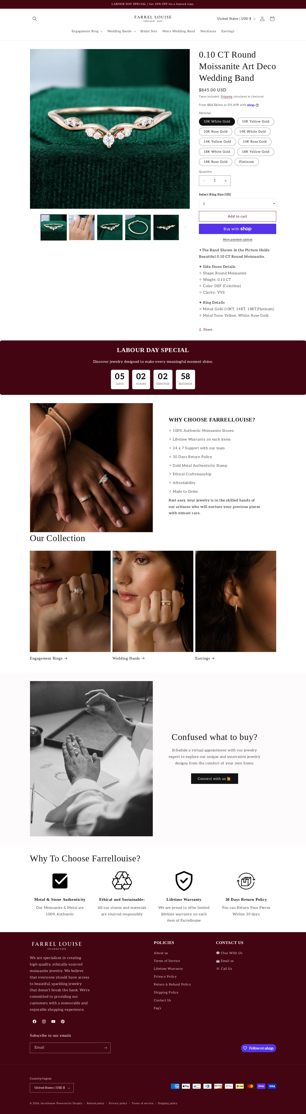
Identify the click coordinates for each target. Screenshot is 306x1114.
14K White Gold (252, 131)
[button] (35, 19)
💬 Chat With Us (229, 953)
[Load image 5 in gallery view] (166, 227)
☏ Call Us (224, 969)
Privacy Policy (165, 977)
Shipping (227, 96)
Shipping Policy (166, 992)
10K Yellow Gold (255, 121)
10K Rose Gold (216, 131)
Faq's (157, 1008)
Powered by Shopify (69, 1103)
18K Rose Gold (216, 162)
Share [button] (207, 329)
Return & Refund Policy (172, 985)
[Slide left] (35, 227)
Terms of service (142, 1103)
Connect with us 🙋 (214, 779)
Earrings (202, 658)
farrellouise (48, 1103)
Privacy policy (118, 1103)
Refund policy (95, 1103)
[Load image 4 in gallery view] (138, 227)
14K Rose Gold (255, 142)
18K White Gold (217, 152)
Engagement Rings (46, 658)
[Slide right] (185, 227)
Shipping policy (168, 1103)
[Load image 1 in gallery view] (54, 227)
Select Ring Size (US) (215, 194)
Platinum (246, 162)
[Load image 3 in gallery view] (110, 227)
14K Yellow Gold (217, 142)
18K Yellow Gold (255, 152)
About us (161, 953)
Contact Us (162, 1000)
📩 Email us (225, 961)
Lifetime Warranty (168, 969)
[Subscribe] (105, 1048)
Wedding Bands (126, 658)
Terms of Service (167, 961)
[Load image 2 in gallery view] (82, 227)
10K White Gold (217, 121)
